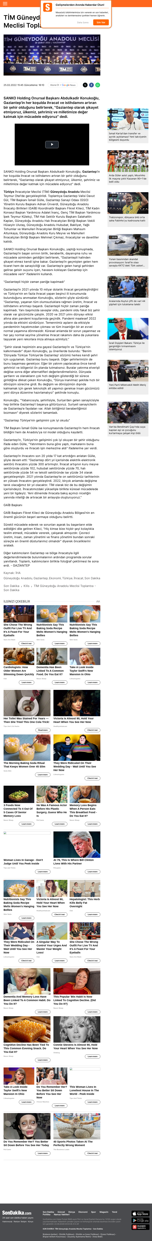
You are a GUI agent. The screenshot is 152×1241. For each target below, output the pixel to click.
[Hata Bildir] (97, 1237)
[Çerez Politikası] (107, 1234)
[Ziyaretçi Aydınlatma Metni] (79, 1237)
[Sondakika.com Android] (141, 1220)
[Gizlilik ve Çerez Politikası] (87, 1234)
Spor (93, 1212)
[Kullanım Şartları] (50, 1234)
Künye (30, 1221)
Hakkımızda (7, 1221)
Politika (46, 1214)
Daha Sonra (82, 22)
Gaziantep (89, 171)
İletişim (24, 1221)
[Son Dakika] (17, 1213)
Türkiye (9, 192)
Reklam (17, 1221)
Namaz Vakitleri (62, 1214)
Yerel (114, 1212)
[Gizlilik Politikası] (66, 1234)
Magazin (104, 1212)
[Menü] (5, 3)
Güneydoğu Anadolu (65, 192)
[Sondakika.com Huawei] (141, 1227)
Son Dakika (48, 1212)
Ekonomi (83, 1212)
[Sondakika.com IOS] (141, 1213)
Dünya (71, 1212)
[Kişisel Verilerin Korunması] (54, 1237)
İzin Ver (101, 22)
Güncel (61, 1212)
